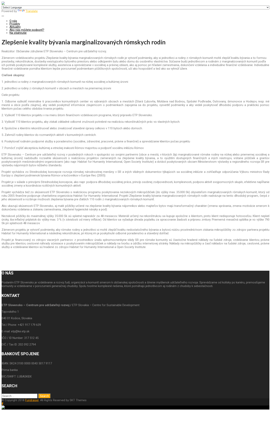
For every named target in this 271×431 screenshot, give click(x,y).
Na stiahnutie (18, 33)
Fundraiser (32, 400)
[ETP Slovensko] (3, 4)
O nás (13, 21)
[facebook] (2, 403)
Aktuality (15, 27)
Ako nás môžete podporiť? (27, 30)
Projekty (15, 24)
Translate (32, 11)
